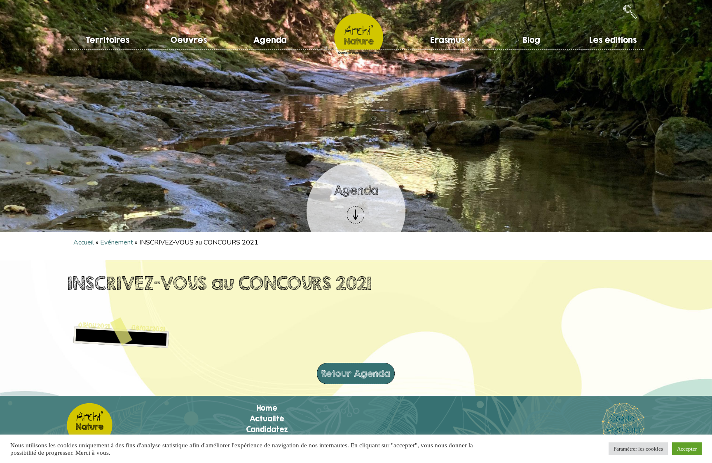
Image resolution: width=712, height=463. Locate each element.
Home (266, 408)
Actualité (267, 418)
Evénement (116, 242)
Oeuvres (189, 40)
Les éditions (613, 40)
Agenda (270, 40)
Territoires (107, 40)
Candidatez (267, 429)
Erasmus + (450, 40)
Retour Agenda (355, 373)
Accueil (83, 242)
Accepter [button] (687, 449)
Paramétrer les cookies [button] (638, 449)
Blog (531, 40)
